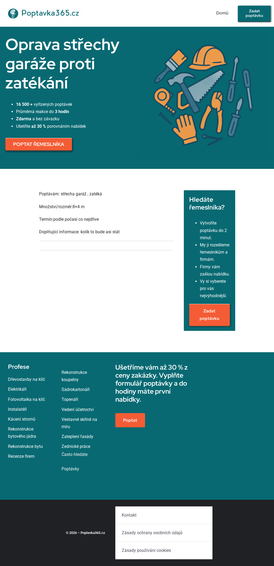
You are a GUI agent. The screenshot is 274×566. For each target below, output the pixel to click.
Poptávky (70, 468)
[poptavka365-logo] (44, 6)
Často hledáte (74, 454)
